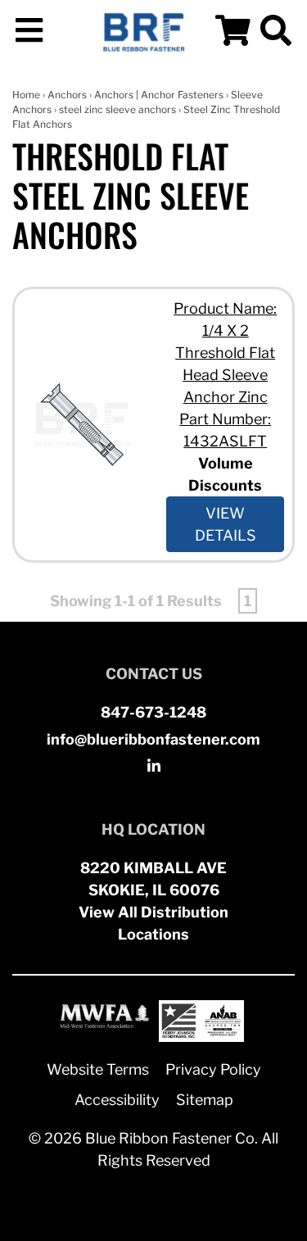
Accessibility (117, 1099)
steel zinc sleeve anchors (117, 109)
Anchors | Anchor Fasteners (158, 94)
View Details (225, 524)
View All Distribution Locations (153, 923)
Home (26, 94)
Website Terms (98, 1069)
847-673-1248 (153, 712)
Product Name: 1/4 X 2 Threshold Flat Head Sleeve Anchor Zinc (225, 352)
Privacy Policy (213, 1069)
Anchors (67, 94)
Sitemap (204, 1099)
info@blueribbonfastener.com (153, 739)
